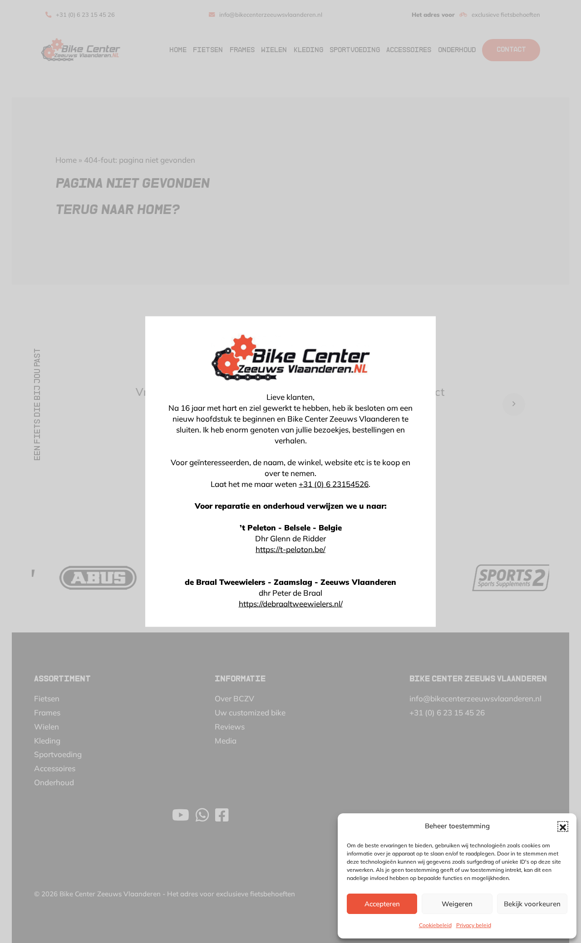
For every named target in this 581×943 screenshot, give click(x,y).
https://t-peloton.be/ (290, 549)
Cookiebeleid (435, 925)
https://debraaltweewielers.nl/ (291, 603)
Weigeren (457, 903)
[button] (562, 826)
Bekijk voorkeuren (532, 903)
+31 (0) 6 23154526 (334, 484)
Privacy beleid (473, 925)
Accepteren (382, 903)
